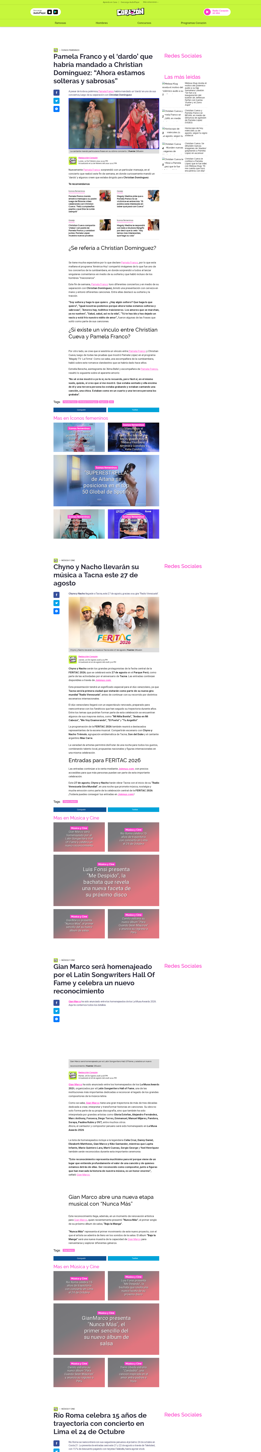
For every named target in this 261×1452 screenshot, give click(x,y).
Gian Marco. (83, 1174)
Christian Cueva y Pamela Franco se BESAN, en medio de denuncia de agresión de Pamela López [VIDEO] (195, 116)
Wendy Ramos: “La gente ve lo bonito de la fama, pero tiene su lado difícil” (79, 525)
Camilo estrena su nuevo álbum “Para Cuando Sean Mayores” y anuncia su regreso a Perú (133, 925)
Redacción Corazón (88, 158)
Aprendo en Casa (110, 2)
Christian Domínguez (88, 402)
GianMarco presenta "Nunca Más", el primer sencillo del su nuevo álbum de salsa (79, 925)
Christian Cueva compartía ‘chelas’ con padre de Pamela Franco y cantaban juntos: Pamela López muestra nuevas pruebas (82, 230)
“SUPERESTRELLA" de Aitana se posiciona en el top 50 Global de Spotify (106, 482)
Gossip (120, 191)
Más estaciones (150, 2)
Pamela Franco (106, 91)
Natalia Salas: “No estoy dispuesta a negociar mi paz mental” (133, 525)
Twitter (135, 410)
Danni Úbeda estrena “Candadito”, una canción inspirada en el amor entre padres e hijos (133, 1374)
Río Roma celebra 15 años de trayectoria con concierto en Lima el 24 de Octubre (133, 838)
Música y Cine (68, 560)
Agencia (103, 402)
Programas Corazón (193, 22)
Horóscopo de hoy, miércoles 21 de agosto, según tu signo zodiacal (196, 132)
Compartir (81, 410)
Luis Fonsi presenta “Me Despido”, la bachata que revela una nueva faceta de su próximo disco (106, 882)
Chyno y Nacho (70, 801)
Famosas (60, 22)
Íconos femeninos (70, 50)
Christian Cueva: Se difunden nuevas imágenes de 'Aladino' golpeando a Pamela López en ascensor (195, 148)
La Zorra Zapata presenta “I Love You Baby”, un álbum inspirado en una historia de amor (79, 438)
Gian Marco (75, 1001)
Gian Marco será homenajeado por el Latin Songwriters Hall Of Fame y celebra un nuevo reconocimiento (79, 838)
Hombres (102, 22)
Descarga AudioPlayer (130, 2)
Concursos (144, 22)
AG (111, 402)
